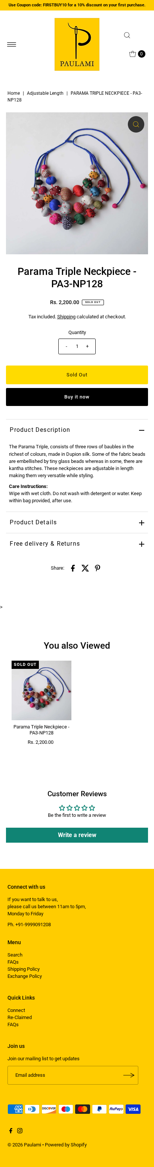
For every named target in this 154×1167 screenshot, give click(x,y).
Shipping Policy (23, 969)
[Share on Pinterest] (97, 567)
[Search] (133, 35)
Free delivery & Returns (45, 543)
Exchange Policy (24, 976)
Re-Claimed (19, 1017)
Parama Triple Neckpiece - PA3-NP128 (41, 729)
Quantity (77, 332)
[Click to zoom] (136, 124)
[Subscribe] (129, 1075)
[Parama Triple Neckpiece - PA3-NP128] (41, 691)
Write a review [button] (77, 835)
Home (13, 93)
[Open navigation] (12, 44)
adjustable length (45, 93)
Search (14, 955)
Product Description (40, 429)
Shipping (66, 316)
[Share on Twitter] (85, 567)
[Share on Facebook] (72, 567)
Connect (16, 1010)
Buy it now (77, 397)
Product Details (33, 522)
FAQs (13, 962)
